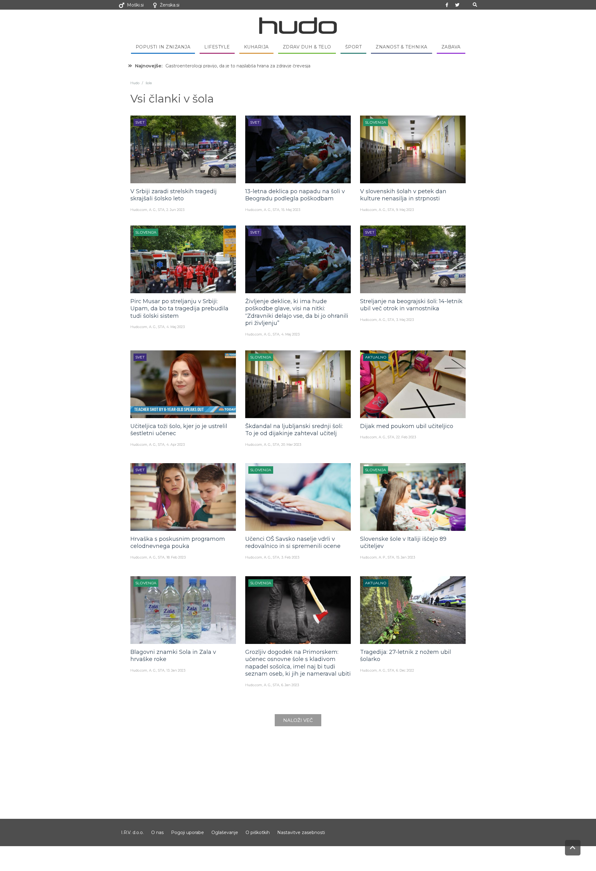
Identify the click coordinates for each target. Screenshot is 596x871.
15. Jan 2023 (405, 557)
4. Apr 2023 (175, 444)
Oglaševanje (224, 832)
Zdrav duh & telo (307, 47)
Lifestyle (217, 47)
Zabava (451, 47)
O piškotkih (258, 832)
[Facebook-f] (447, 5)
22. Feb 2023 (406, 437)
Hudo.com (138, 209)
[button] (475, 5)
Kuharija (256, 47)
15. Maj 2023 (290, 209)
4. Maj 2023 (175, 327)
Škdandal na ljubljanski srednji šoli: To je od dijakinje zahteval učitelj (294, 430)
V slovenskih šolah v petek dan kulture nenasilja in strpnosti (403, 195)
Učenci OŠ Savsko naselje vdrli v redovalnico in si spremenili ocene (293, 543)
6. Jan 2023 (290, 685)
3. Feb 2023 (290, 557)
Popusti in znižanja (163, 47)
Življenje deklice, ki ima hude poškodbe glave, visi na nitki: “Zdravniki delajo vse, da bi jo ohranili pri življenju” (296, 312)
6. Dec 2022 (405, 670)
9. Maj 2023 (405, 209)
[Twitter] (457, 5)
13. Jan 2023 (175, 670)
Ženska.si (169, 5)
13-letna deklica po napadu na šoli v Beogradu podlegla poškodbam (295, 195)
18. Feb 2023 (176, 557)
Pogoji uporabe (187, 832)
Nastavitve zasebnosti (301, 832)
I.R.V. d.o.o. (132, 832)
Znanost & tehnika (401, 47)
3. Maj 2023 (405, 319)
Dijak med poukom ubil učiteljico (406, 426)
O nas (157, 832)
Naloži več (298, 720)
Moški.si (135, 5)
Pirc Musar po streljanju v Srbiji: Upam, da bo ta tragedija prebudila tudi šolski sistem (179, 308)
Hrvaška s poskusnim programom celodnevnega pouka (177, 543)
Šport (353, 47)
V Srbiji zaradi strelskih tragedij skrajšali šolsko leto (173, 195)
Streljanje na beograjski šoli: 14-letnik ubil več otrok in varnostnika (411, 305)
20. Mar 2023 (291, 444)
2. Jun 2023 (175, 209)
